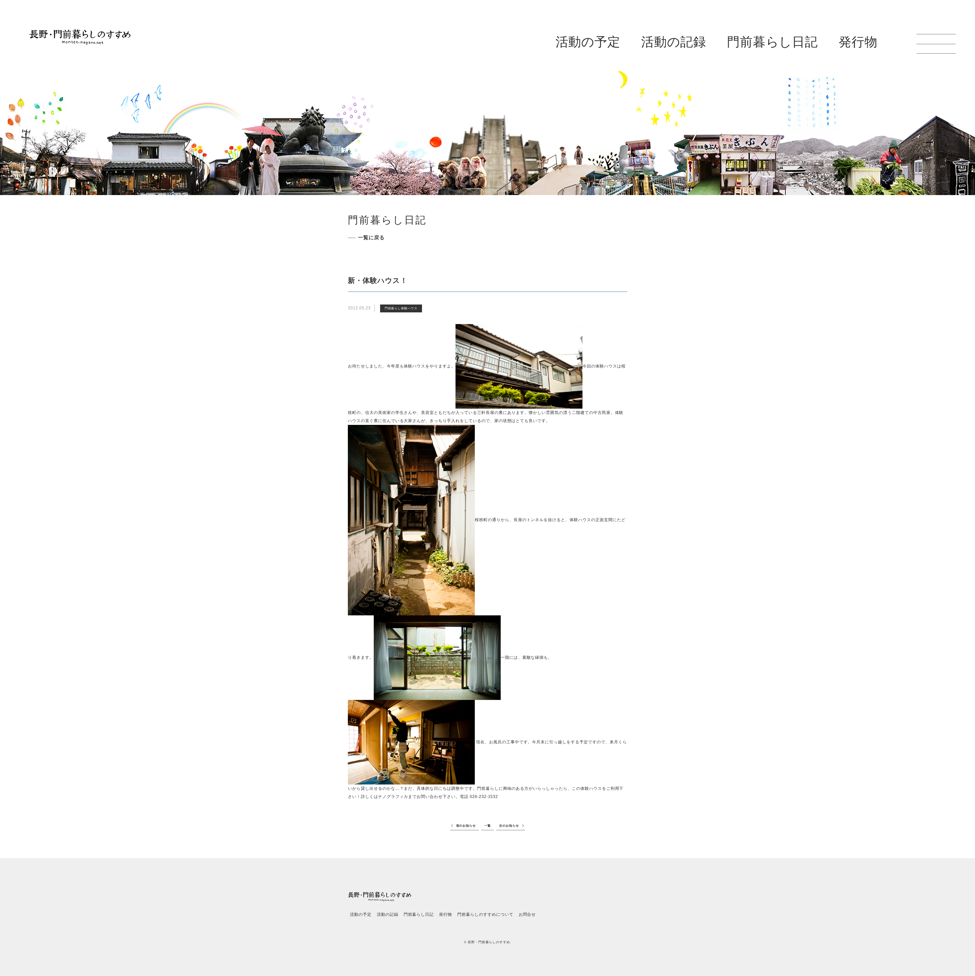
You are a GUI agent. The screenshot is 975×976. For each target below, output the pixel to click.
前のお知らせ (466, 825)
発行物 (858, 42)
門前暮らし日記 (772, 42)
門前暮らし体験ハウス (401, 308)
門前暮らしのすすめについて (485, 914)
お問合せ (527, 914)
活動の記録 (673, 42)
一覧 (487, 825)
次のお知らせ (509, 825)
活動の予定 (588, 42)
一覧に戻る (371, 237)
